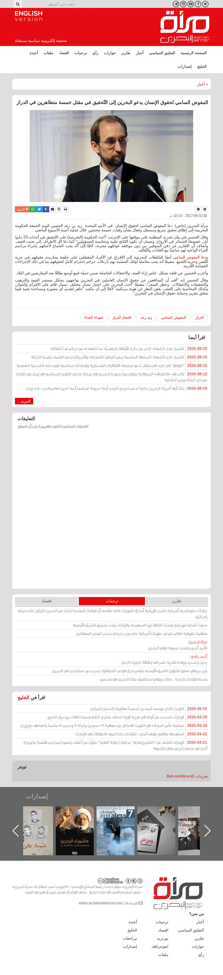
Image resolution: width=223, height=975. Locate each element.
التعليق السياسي (162, 53)
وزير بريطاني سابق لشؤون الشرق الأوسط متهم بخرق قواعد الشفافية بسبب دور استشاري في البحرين (129, 670)
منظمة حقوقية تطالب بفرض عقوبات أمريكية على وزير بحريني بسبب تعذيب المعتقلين (141, 633)
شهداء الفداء (93, 317)
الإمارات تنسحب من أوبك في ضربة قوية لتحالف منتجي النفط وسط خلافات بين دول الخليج (127, 717)
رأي (95, 53)
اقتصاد (64, 53)
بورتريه (162, 938)
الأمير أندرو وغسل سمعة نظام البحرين (177, 645)
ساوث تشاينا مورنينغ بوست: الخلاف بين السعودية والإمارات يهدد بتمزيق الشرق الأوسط (140, 625)
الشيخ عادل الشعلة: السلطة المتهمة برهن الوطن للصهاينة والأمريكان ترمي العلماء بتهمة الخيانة (119, 357)
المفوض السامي (173, 317)
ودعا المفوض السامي (190, 257)
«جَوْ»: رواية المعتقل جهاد (38, 815)
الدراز (200, 317)
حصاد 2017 (161, 812)
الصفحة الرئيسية (194, 53)
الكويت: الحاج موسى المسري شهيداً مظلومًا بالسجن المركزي (148, 708)
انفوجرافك (159, 946)
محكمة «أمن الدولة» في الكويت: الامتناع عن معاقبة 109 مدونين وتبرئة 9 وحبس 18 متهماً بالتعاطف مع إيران (113, 725)
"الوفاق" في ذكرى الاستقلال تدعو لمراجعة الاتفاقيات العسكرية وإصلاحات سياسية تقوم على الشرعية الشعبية (111, 365)
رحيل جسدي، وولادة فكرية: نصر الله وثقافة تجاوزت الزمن (164, 659)
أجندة (34, 53)
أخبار (140, 53)
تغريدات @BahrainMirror (187, 776)
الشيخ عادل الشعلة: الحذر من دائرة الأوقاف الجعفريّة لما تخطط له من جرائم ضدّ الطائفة (128, 348)
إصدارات (185, 66)
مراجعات (130, 938)
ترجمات (81, 53)
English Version (28, 16)
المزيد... (24, 401)
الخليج (202, 66)
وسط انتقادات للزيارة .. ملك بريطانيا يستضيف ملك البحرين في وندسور (153, 679)
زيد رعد (146, 317)
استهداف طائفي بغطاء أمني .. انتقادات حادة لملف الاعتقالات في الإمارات (141, 734)
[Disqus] (111, 511)
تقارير (126, 53)
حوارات (110, 53)
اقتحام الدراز (122, 317)
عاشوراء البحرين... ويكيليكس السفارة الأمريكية (120, 819)
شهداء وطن (79, 812)
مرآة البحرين (184, 27)
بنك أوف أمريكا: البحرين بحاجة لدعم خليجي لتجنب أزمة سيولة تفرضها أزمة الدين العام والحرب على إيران (116, 388)
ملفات (49, 53)
